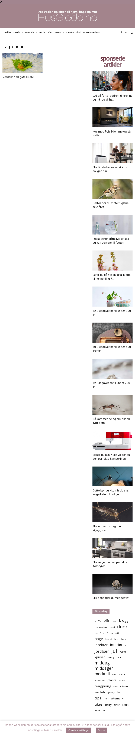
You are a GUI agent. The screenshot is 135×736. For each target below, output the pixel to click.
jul (114, 651)
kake (123, 651)
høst (124, 639)
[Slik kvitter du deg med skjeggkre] (112, 512)
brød (112, 627)
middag (102, 663)
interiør (116, 645)
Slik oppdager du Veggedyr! (110, 598)
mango (111, 657)
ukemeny (117, 698)
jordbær (102, 651)
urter (117, 704)
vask (97, 710)
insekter (101, 645)
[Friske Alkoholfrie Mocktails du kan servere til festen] (112, 225)
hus (116, 639)
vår (104, 710)
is (125, 645)
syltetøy (111, 692)
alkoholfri (103, 620)
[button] (131, 32)
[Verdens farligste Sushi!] (22, 63)
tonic (106, 699)
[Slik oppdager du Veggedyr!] (112, 584)
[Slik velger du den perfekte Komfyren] (112, 548)
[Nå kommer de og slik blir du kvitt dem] (112, 405)
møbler (122, 674)
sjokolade (100, 692)
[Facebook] (121, 32)
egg (96, 633)
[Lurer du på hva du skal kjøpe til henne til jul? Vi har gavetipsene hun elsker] (112, 260)
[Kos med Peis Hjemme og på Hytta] (112, 117)
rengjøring (103, 686)
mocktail (102, 674)
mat (120, 657)
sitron (124, 686)
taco (119, 692)
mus (114, 674)
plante (111, 680)
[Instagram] (126, 32)
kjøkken (100, 657)
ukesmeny (103, 704)
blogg (123, 620)
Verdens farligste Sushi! (18, 77)
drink (122, 626)
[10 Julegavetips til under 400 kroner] (112, 333)
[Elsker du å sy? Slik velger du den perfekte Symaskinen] (112, 441)
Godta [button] (101, 730)
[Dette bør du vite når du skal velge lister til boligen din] (112, 476)
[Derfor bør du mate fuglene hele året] (112, 189)
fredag (110, 633)
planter (122, 680)
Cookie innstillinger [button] (78, 730)
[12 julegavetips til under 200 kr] (112, 369)
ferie (102, 633)
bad (115, 621)
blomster (101, 627)
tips (98, 698)
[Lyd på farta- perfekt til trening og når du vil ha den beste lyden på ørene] (112, 81)
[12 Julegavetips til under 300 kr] (112, 297)
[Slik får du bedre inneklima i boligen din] (112, 153)
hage (99, 639)
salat (116, 686)
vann (125, 704)
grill (117, 633)
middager (104, 668)
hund (108, 639)
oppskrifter (100, 680)
